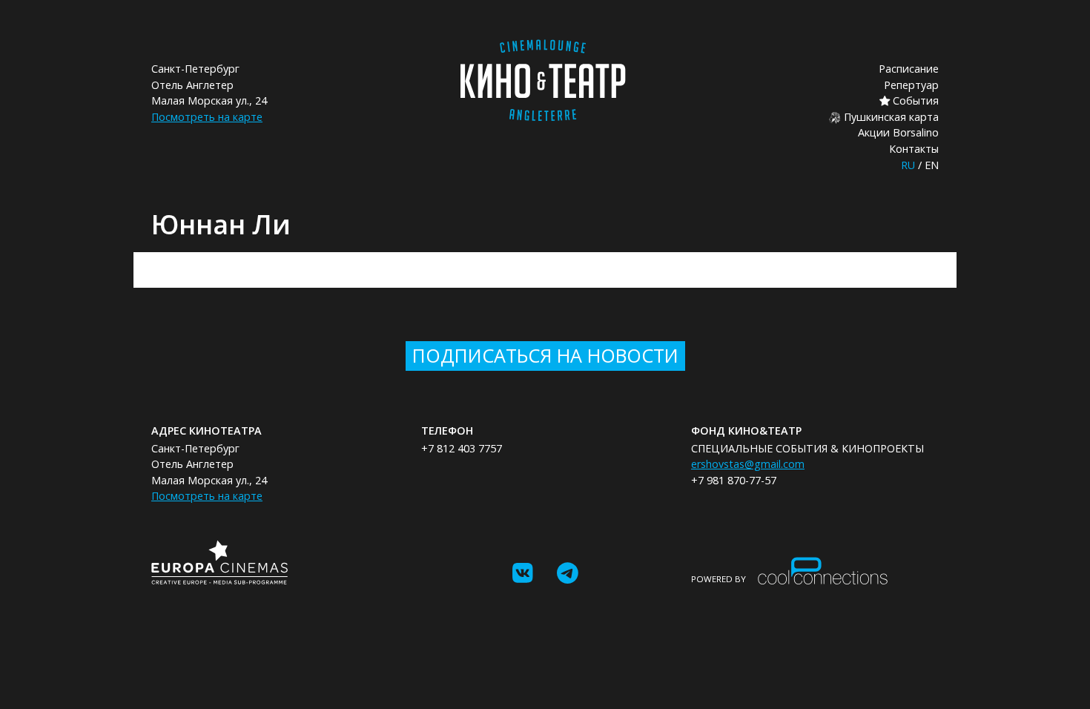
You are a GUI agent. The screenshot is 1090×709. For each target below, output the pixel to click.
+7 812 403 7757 (461, 448)
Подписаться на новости (545, 355)
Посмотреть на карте (206, 117)
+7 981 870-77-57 (733, 480)
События (914, 100)
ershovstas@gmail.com (748, 464)
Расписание (909, 69)
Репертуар (911, 85)
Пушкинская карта (890, 117)
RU (908, 165)
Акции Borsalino (898, 132)
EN (932, 165)
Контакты (914, 149)
